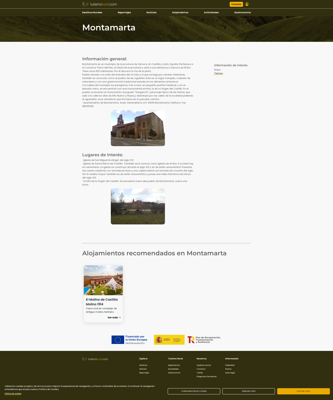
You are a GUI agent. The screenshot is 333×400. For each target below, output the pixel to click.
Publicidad (230, 365)
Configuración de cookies (194, 391)
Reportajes (124, 12)
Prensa (228, 369)
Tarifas (200, 372)
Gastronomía (242, 12)
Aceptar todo (303, 391)
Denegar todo (249, 391)
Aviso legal (230, 372)
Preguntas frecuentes (207, 376)
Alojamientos (180, 12)
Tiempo (218, 73)
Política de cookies (13, 393)
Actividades (211, 12)
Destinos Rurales (92, 12)
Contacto (236, 4)
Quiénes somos (204, 365)
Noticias (151, 12)
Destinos (143, 365)
